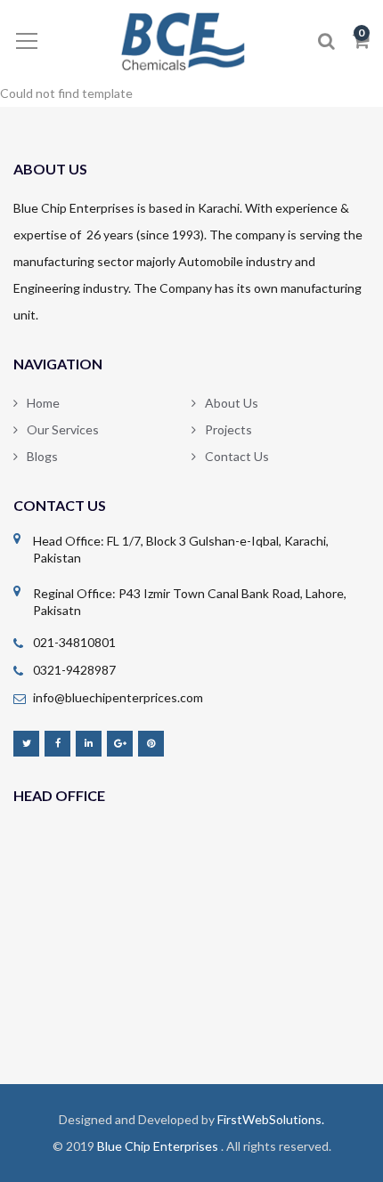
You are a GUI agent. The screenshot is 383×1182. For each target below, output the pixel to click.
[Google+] (120, 743)
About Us (231, 402)
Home (43, 402)
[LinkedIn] (89, 743)
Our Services (63, 429)
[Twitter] (26, 743)
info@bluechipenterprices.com (118, 697)
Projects (228, 429)
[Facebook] (57, 743)
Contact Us (237, 456)
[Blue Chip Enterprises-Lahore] (191, 39)
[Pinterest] (151, 743)
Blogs (42, 456)
